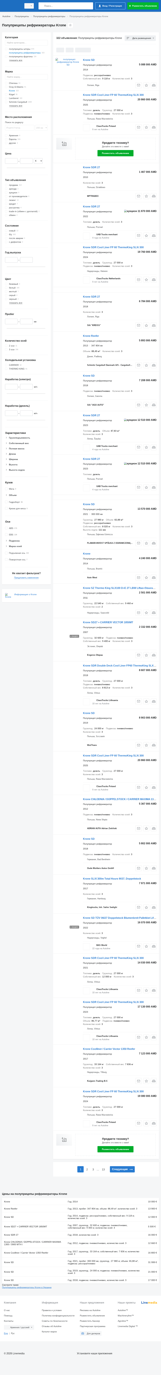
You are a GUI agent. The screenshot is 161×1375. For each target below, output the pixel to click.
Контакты (8, 1321)
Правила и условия (52, 1310)
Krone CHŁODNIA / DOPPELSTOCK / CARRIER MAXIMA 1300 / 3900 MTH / (32, 1243)
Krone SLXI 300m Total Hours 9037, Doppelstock (112, 878)
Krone (86, 553)
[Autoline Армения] (11, 6)
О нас (7, 1310)
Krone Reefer (91, 336)
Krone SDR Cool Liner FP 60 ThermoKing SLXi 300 (113, 95)
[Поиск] (42, 6)
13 (103, 1169)
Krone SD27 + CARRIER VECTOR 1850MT (108, 622)
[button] (146, 85)
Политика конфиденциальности (58, 1315)
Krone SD (89, 60)
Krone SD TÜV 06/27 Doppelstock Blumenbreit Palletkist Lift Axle (121, 918)
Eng (6, 1333)
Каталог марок (49, 1331)
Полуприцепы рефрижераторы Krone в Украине (27, 1287)
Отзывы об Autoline (51, 1326)
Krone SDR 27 (91, 167)
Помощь (8, 1315)
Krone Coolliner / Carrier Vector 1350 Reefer (109, 1049)
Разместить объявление (115, 153)
